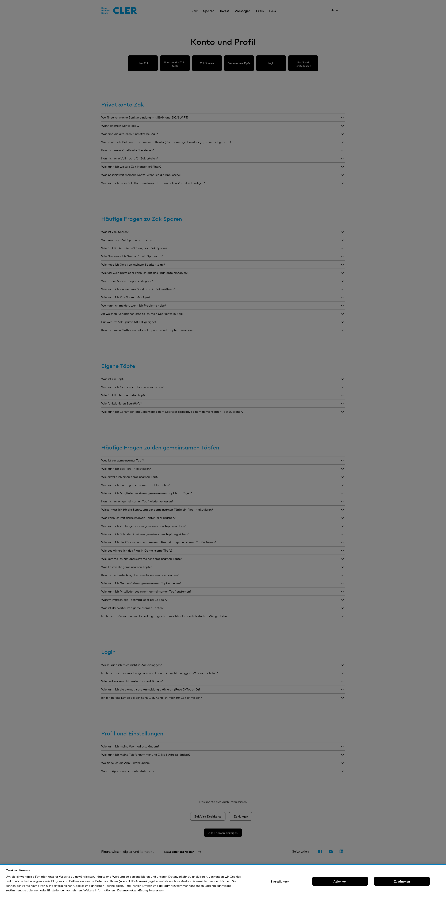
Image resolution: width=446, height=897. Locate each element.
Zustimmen (402, 881)
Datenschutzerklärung (132, 890)
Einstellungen (280, 881)
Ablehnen (340, 881)
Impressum (156, 890)
